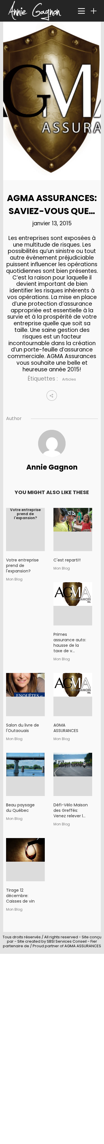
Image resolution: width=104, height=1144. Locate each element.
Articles (69, 379)
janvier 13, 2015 (52, 223)
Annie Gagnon (52, 467)
